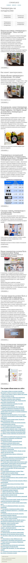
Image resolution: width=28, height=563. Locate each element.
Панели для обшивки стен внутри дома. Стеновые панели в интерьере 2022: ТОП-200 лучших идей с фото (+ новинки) (14, 468)
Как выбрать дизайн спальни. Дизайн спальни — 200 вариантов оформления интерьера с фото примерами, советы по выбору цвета (13, 521)
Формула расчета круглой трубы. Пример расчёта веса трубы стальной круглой (13, 401)
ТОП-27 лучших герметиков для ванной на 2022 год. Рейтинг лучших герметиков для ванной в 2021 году (13, 433)
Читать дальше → (4, 67)
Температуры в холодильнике (20, 23)
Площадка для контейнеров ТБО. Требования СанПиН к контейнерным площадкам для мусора (12, 407)
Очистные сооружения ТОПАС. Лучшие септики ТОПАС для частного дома (13, 451)
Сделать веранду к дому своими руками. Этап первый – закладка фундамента (13, 527)
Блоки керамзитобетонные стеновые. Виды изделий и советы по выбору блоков (12, 472)
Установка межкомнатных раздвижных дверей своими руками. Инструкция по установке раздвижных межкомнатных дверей (14, 411)
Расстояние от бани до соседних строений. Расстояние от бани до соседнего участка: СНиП (12, 391)
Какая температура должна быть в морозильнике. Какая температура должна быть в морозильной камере (13, 253)
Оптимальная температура (21, 16)
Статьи (19, 5)
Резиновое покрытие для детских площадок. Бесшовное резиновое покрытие (12, 514)
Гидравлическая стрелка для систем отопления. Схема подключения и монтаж (13, 423)
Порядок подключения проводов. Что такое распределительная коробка (12, 404)
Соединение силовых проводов (10, 490)
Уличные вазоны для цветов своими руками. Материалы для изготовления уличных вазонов (12, 533)
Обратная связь (4, 561)
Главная (9, 5)
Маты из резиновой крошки (8, 524)
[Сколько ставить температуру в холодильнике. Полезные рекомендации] (14, 230)
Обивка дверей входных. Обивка (10, 491)
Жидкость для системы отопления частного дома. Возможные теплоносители (13, 448)
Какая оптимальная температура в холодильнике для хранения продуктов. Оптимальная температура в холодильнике (13, 346)
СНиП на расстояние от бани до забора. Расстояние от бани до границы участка (14, 395)
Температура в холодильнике (7, 16)
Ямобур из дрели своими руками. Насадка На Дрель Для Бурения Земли (12, 420)
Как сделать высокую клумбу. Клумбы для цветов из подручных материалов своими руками (14, 500)
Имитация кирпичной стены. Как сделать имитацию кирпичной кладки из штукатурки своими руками (14, 487)
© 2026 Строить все (5, 556)
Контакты (3, 558)
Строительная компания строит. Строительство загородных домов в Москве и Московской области (13, 429)
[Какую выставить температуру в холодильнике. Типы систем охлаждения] (14, 59)
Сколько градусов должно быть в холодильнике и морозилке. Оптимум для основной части (14, 297)
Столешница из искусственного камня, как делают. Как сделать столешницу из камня (14, 552)
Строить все (14, 2)
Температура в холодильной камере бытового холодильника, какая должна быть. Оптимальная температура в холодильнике (14, 157)
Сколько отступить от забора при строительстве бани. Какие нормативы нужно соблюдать (13, 398)
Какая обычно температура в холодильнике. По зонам (12, 76)
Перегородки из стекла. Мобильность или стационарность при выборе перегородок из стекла (13, 539)
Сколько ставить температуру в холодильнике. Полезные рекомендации (13, 212)
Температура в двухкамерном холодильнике (7, 23)
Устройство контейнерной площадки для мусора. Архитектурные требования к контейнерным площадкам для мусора (13, 438)
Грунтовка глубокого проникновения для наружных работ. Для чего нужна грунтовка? (14, 517)
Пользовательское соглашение (10, 558)
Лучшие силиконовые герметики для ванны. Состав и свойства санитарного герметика (12, 426)
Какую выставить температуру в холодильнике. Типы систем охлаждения (13, 32)
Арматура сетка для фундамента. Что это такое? (13, 414)
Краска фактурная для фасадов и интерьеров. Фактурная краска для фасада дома (13, 545)
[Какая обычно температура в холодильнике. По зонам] (14, 91)
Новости (14, 5)
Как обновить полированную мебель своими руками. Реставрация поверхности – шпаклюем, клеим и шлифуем (14, 510)
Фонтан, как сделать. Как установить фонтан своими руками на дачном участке (12, 494)
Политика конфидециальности (7, 559)
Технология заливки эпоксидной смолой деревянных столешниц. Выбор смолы (11, 442)
